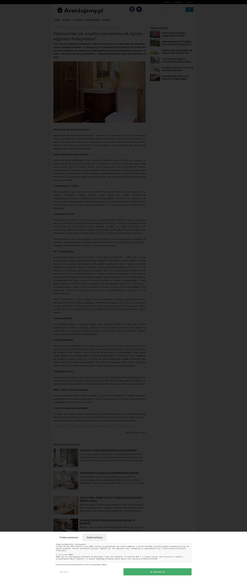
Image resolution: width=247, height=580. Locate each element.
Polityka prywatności (69, 537)
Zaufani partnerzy (95, 537)
